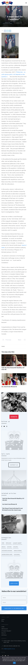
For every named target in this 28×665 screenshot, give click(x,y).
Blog (3, 621)
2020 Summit (8, 542)
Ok (14, 662)
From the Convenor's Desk (7, 23)
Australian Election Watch (7, 554)
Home (3, 619)
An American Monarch (14, 381)
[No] (26, 660)
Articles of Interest (17, 550)
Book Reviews (17, 554)
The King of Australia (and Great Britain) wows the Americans (14, 509)
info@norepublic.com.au (9, 648)
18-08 (3, 542)
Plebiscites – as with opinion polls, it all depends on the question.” (13, 74)
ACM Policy (15, 546)
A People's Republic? (17, 542)
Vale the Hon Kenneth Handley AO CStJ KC (14, 363)
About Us (3, 546)
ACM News (9, 546)
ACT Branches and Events (7, 550)
